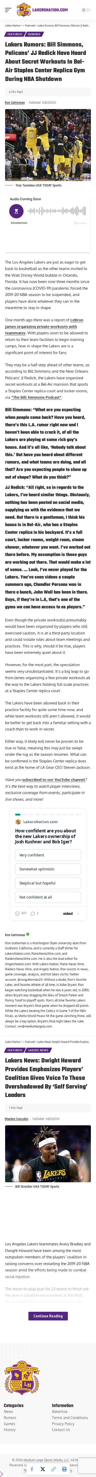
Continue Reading (48, 1316)
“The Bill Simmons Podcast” (36, 397)
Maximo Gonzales (16, 1119)
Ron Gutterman (15, 102)
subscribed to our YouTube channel (53, 779)
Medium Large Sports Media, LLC (46, 1460)
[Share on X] (42, 1469)
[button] (9, 10)
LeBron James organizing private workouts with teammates (44, 326)
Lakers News (38, 1050)
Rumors (34, 34)
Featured (15, 34)
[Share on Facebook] (32, 1469)
